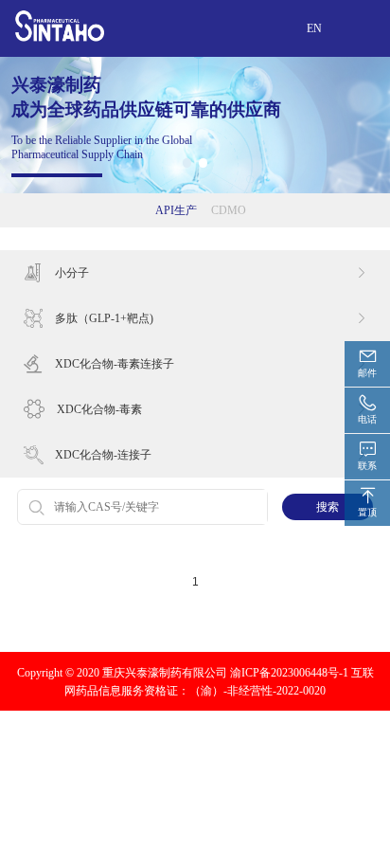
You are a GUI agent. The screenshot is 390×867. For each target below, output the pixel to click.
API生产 (176, 210)
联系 (367, 465)
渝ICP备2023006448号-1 (289, 672)
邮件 (367, 373)
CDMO (228, 210)
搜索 (327, 506)
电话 (367, 419)
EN (314, 28)
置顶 (367, 512)
